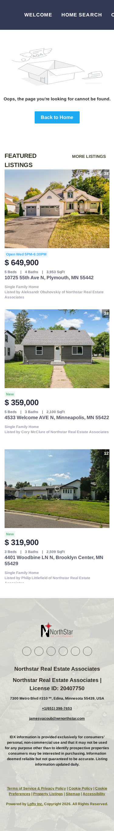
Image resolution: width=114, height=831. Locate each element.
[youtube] (75, 651)
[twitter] (51, 651)
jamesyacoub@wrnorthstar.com (57, 718)
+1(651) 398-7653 (57, 708)
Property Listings (48, 794)
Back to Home (57, 117)
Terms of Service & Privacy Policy (36, 788)
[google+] (87, 651)
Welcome (38, 14)
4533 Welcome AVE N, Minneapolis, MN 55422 (57, 417)
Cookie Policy (80, 788)
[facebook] (26, 651)
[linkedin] (38, 651)
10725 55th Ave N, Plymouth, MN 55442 (49, 277)
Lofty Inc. (35, 804)
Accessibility (94, 794)
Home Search (81, 14)
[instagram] (63, 651)
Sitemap (73, 794)
